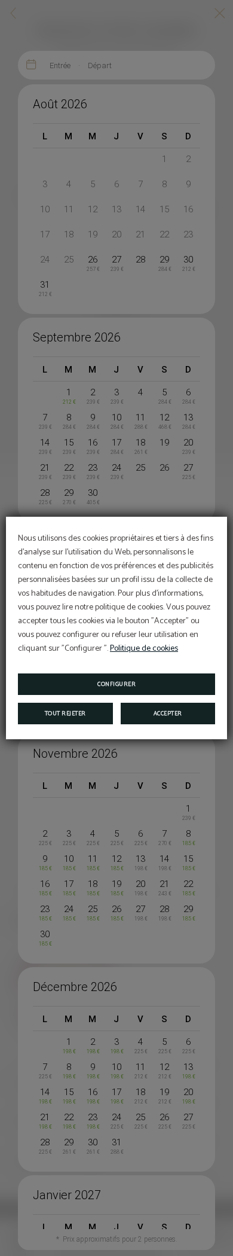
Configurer (116, 684)
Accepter (168, 713)
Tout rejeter (65, 713)
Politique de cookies (144, 649)
